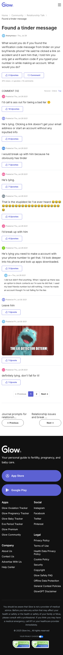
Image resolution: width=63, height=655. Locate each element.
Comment (35, 75)
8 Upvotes (13, 139)
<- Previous (12, 423)
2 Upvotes (13, 75)
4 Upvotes (13, 216)
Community (17, 15)
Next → (44, 394)
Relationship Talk (36, 15)
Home (5, 15)
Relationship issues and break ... (44, 415)
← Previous (20, 394)
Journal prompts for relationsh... (14, 415)
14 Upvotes (13, 109)
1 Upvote (12, 312)
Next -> (50, 423)
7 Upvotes (13, 164)
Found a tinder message (14, 18)
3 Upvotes (13, 268)
